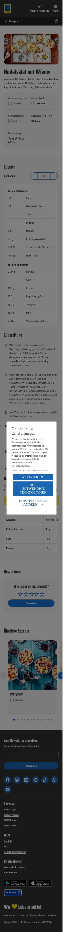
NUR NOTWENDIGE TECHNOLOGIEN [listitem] (33, 488)
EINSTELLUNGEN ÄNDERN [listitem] (33, 502)
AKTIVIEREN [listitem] (32, 477)
